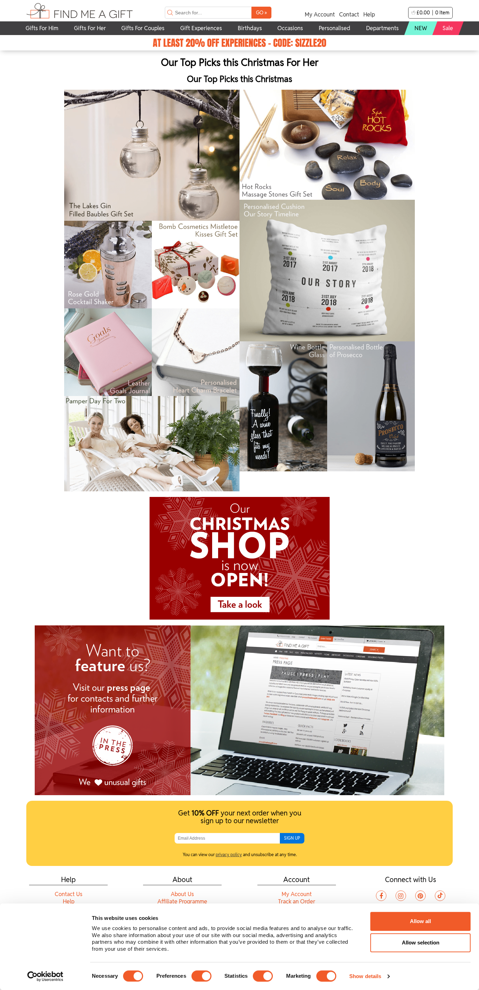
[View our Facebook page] (381, 895)
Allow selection (420, 942)
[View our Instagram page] (401, 895)
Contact (349, 14)
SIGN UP (292, 838)
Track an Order (296, 901)
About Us (182, 894)
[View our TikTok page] (440, 895)
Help (369, 14)
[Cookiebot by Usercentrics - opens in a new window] (45, 976)
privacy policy (229, 854)
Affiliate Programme (182, 901)
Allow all (420, 921)
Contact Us (68, 894)
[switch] (201, 976)
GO (261, 12)
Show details (365, 976)
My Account (320, 14)
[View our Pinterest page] (420, 895)
